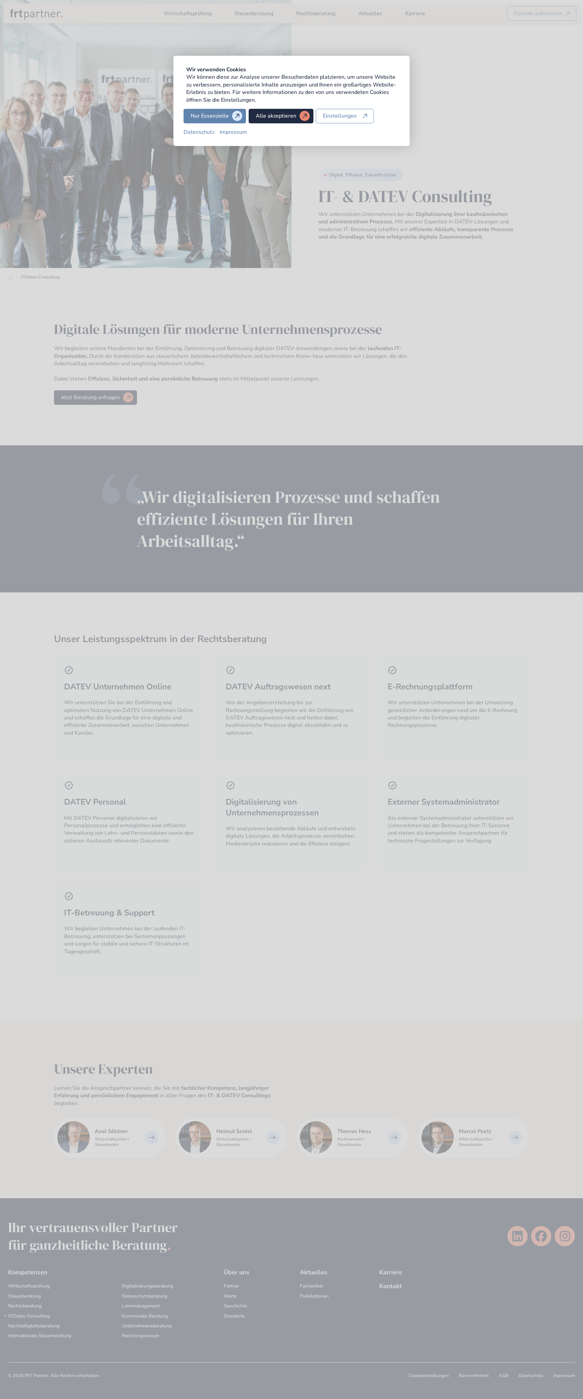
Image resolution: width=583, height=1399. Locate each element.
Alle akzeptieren (276, 116)
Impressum (233, 132)
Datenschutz (199, 132)
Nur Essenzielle (210, 116)
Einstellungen (340, 116)
